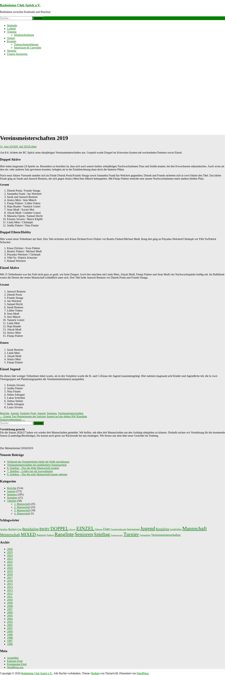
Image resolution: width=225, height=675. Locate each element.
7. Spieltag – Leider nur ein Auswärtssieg (30, 471)
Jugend (15, 413)
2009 (10, 602)
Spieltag (102, 534)
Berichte (4, 413)
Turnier (131, 534)
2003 (10, 621)
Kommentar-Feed (17, 664)
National (41, 535)
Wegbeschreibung (24, 34)
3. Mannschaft (22, 510)
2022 (10, 561)
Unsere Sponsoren (17, 53)
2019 (10, 571)
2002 (10, 625)
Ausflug (4, 529)
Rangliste (64, 534)
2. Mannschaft (22, 507)
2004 (10, 618)
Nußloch (50, 535)
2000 (10, 631)
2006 (10, 612)
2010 (10, 599)
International (133, 529)
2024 (10, 555)
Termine (11, 50)
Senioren (25, 413)
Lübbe (33, 146)
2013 (10, 590)
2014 (10, 587)
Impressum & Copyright (27, 47)
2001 (10, 628)
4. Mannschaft (22, 513)
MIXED (28, 534)
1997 (10, 640)
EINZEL (85, 528)
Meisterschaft (10, 535)
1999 (10, 634)
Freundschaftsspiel (118, 529)
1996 (10, 644)
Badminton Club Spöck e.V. (20, 5)
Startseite (12, 25)
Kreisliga (162, 529)
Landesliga (176, 529)
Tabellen (12, 500)
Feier (33, 413)
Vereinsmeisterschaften (70, 413)
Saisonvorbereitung (12, 419)
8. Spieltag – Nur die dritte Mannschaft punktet (33, 468)
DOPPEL (59, 528)
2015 (10, 583)
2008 (10, 606)
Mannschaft (194, 528)
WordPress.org (15, 667)
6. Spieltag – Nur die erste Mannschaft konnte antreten (37, 474)
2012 (10, 593)
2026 (10, 549)
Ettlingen (98, 529)
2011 (9, 596)
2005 (10, 615)
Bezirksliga (30, 529)
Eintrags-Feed (14, 661)
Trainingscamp (117, 535)
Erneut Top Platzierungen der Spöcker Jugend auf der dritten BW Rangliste (43, 416)
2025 (10, 552)
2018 (10, 574)
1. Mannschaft (22, 503)
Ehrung (72, 529)
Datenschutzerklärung (26, 44)
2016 (10, 580)
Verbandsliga (145, 535)
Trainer (11, 38)
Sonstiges (12, 497)
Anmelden (13, 657)
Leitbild (11, 28)
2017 (10, 577)
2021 (10, 564)
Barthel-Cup (15, 529)
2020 (10, 568)
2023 (10, 558)
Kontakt (11, 41)
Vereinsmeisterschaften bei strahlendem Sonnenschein (37, 464)
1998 (10, 637)
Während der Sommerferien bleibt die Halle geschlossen (38, 461)
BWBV (44, 529)
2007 (10, 609)
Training (11, 31)
